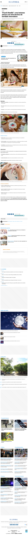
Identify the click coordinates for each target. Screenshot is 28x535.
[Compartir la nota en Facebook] (8, 43)
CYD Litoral (14, 521)
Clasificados (10, 521)
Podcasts (17, 521)
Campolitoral (2, 521)
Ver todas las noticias (4, 285)
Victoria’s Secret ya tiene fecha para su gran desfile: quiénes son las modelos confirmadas (13, 283)
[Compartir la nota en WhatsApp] (11, 43)
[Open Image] (2, 22)
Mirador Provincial (21, 521)
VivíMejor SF (25, 521)
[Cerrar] (23, 44)
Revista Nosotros (7, 521)
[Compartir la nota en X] (10, 43)
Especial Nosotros (7, 224)
